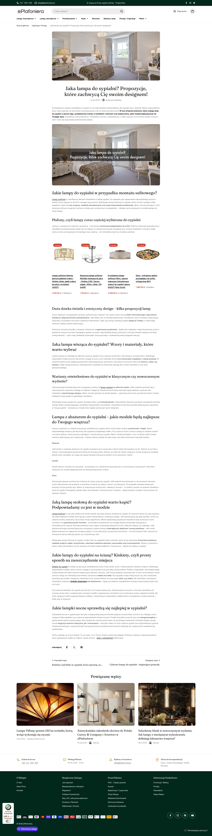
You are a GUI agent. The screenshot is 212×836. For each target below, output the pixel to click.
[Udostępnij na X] (74, 647)
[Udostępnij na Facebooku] (67, 647)
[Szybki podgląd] (73, 248)
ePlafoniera (27, 824)
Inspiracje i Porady (39, 26)
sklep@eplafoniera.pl (122, 763)
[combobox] (88, 11)
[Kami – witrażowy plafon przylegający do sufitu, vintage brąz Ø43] (148, 254)
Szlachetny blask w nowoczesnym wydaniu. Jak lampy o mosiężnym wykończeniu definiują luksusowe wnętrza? (165, 734)
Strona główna (23, 26)
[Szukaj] (121, 11)
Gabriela (96, 743)
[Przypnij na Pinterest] (82, 647)
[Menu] (12, 804)
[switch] (8, 821)
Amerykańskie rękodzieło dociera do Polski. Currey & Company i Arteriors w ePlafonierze (104, 734)
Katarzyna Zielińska (113, 100)
